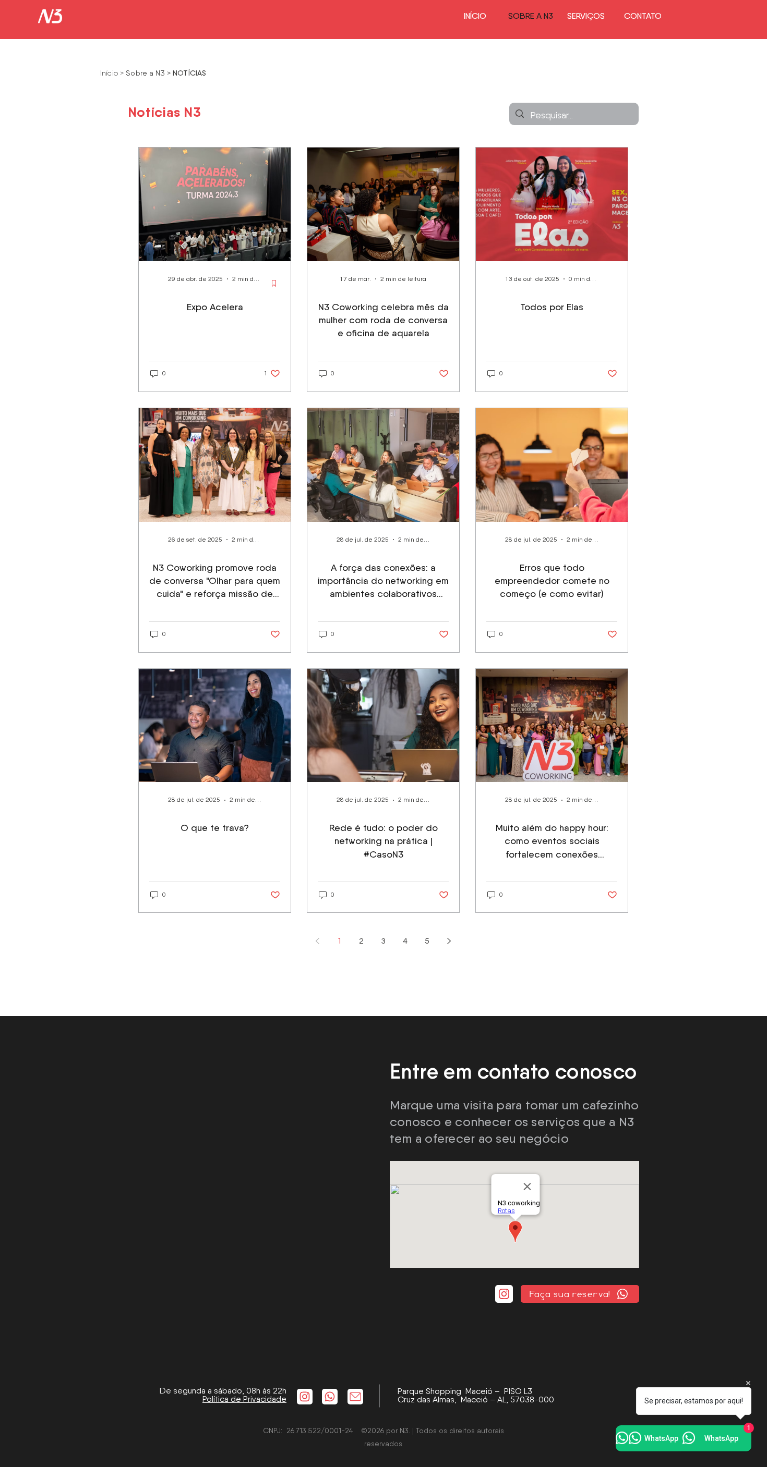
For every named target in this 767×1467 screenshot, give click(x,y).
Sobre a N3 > (148, 73)
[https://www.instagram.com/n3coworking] (305, 1396)
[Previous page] (317, 941)
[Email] (355, 1396)
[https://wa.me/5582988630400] (330, 1396)
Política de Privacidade (244, 1399)
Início (110, 73)
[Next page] (449, 941)
